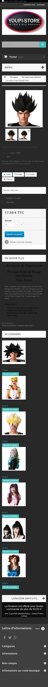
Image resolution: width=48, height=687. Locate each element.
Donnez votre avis (10, 190)
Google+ (31, 174)
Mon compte (9, 663)
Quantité (8, 221)
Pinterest (9, 179)
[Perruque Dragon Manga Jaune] (14, 423)
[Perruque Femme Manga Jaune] (14, 388)
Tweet (7, 174)
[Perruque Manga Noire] (14, 352)
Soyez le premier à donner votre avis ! (17, 326)
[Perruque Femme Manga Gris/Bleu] (14, 459)
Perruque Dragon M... (11, 438)
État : (4, 157)
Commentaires (7, 323)
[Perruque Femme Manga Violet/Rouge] (14, 494)
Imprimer (10, 202)
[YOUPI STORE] (24, 22)
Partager (18, 174)
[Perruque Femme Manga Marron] (14, 565)
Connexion (41, 4)
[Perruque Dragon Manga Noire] (11, 135)
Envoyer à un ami (13, 198)
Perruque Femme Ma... (12, 402)
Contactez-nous (29, 4)
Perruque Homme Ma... (12, 367)
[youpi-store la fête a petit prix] (24, 1)
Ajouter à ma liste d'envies (20, 242)
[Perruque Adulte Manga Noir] (14, 530)
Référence (6, 153)
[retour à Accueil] (4, 77)
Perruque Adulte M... (11, 545)
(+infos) (24, 616)
